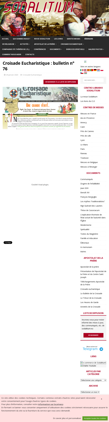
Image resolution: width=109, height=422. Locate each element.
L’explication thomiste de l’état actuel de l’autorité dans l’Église (93, 217)
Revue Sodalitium (42, 39)
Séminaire (88, 39)
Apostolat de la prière (44, 44)
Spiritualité (84, 229)
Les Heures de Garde (89, 302)
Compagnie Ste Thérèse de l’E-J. (16, 49)
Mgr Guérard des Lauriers (91, 206)
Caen (82, 127)
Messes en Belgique (89, 162)
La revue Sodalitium (88, 96)
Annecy (83, 122)
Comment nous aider (11, 54)
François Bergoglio (88, 197)
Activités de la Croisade (90, 306)
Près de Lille (85, 135)
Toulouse (84, 158)
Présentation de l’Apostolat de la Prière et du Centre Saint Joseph (93, 274)
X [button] (101, 399)
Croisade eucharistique (71, 44)
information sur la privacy (50, 404)
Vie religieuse (8, 44)
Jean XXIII (84, 188)
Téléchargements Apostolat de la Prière (92, 283)
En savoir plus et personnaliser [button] (67, 418)
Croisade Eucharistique (32, 75)
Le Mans (84, 144)
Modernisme (85, 225)
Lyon (82, 140)
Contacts (29, 54)
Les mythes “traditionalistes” (92, 201)
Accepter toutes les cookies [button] (95, 418)
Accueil (5, 39)
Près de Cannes (87, 131)
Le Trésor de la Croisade (91, 298)
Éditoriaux (84, 243)
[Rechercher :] (93, 80)
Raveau (83, 153)
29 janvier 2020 (12, 75)
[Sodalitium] (54, 34)
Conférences (40, 49)
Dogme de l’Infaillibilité (90, 183)
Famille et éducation (89, 238)
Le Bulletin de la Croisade (91, 293)
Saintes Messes (73, 39)
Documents (55, 49)
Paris (82, 149)
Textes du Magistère (89, 234)
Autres (83, 251)
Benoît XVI (84, 192)
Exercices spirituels (75, 49)
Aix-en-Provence (87, 118)
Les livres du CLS (87, 101)
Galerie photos (95, 49)
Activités (24, 44)
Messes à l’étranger (88, 167)
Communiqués (86, 179)
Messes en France (88, 113)
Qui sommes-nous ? (21, 39)
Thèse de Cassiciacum (90, 210)
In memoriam (86, 247)
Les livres (58, 39)
